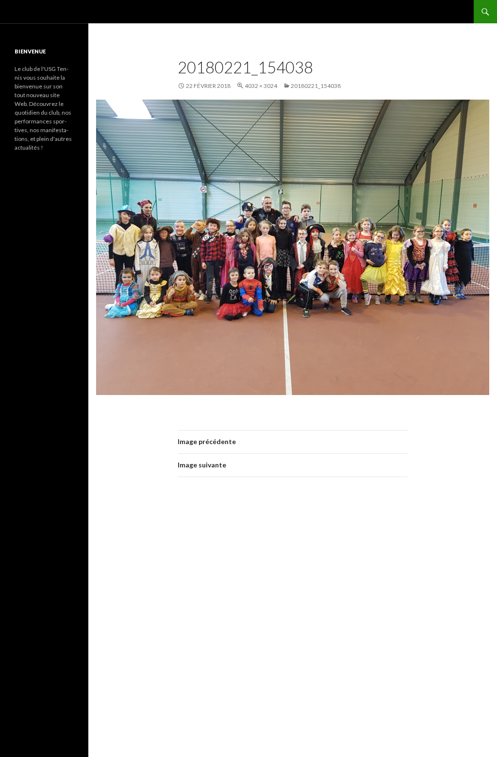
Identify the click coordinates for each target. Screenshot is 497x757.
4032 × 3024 (261, 85)
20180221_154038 (316, 85)
